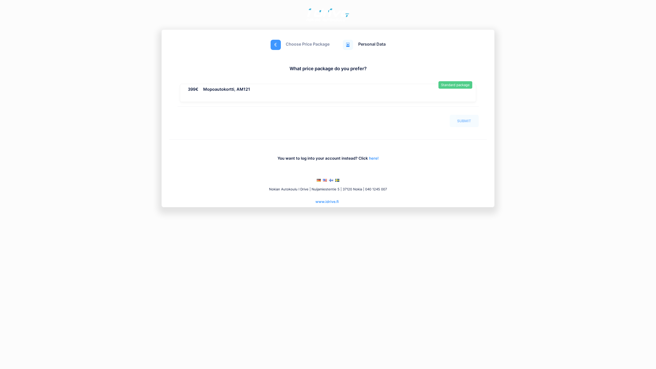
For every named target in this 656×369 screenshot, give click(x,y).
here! (374, 158)
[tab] (328, 93)
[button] (219, 90)
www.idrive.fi (327, 201)
